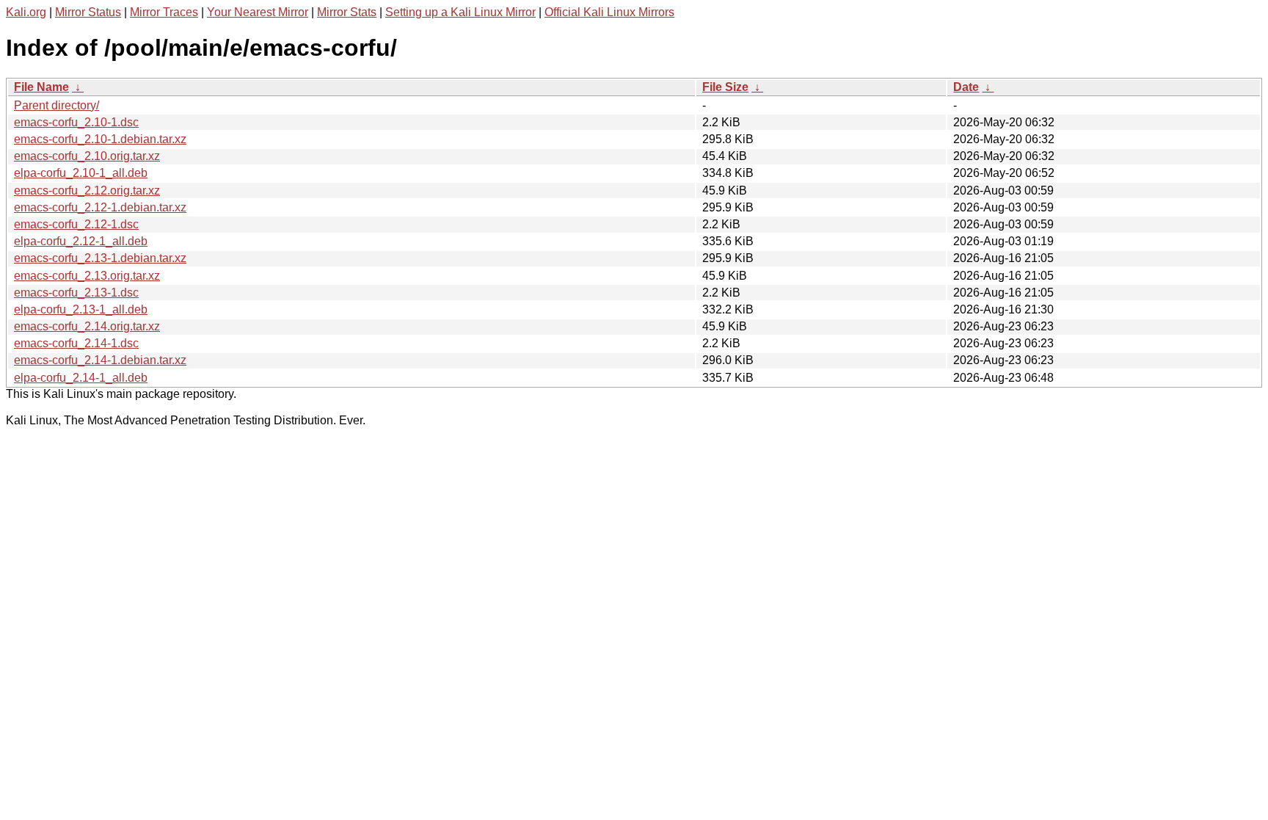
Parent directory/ (56, 105)
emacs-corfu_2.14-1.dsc (76, 343)
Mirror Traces (164, 12)
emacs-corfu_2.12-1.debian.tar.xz (100, 207)
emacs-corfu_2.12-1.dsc (76, 224)
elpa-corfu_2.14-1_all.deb (80, 377)
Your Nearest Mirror (257, 12)
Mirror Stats (346, 12)
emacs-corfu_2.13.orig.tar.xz (87, 275)
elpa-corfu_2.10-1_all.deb (80, 173)
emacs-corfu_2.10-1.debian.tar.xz (100, 139)
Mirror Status (88, 12)
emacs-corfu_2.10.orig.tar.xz (87, 156)
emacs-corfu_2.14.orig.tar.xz (87, 326)
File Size (725, 87)
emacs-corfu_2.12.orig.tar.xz (87, 190)
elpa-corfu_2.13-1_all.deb (80, 309)
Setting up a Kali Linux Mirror (460, 12)
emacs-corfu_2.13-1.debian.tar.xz (100, 258)
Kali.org (26, 12)
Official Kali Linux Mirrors (609, 12)
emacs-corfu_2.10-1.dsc (76, 122)
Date (966, 87)
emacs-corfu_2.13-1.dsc (76, 292)
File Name (41, 87)
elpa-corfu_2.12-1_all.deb (80, 241)
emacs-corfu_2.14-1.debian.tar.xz (100, 360)
